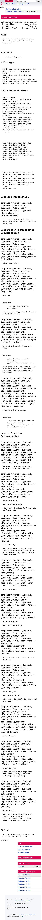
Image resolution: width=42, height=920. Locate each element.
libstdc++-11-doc (17, 11)
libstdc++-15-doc (24, 887)
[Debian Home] (2, 4)
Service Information (13, 9)
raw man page (23, 853)
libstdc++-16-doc (24, 890)
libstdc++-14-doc (24, 884)
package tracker (24, 849)
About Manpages (18, 4)
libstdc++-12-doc (24, 878)
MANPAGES (9, 0)
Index (8, 4)
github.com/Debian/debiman (27, 914)
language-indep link (25, 846)
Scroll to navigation (9, 17)
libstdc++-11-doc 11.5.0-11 (22, 900)
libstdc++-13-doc (24, 881)
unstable (9, 11)
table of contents (25, 858)
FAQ (27, 4)
